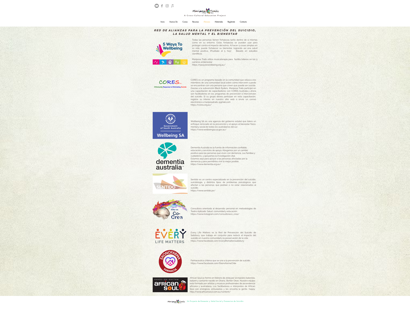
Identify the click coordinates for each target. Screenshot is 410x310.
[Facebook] (162, 6)
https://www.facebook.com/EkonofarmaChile (213, 263)
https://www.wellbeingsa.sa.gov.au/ (208, 129)
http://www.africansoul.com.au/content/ (210, 291)
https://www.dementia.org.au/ (206, 164)
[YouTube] (157, 6)
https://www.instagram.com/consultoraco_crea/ (215, 214)
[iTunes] (172, 6)
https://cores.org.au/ (201, 105)
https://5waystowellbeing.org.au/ (208, 65)
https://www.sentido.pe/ (203, 190)
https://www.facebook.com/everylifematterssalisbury (217, 241)
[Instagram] (167, 6)
